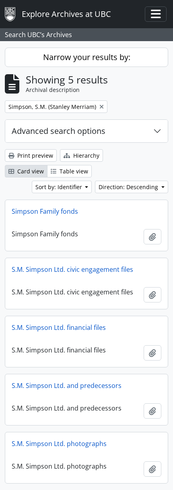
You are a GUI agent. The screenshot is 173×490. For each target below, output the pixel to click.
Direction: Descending (129, 187)
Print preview (34, 155)
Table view (73, 171)
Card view (30, 171)
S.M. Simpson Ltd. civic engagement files (72, 269)
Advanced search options (58, 130)
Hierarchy (85, 155)
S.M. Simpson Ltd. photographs (59, 443)
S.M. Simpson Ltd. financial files (59, 327)
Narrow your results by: (86, 57)
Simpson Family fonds (45, 211)
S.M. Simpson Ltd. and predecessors (67, 385)
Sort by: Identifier (59, 187)
